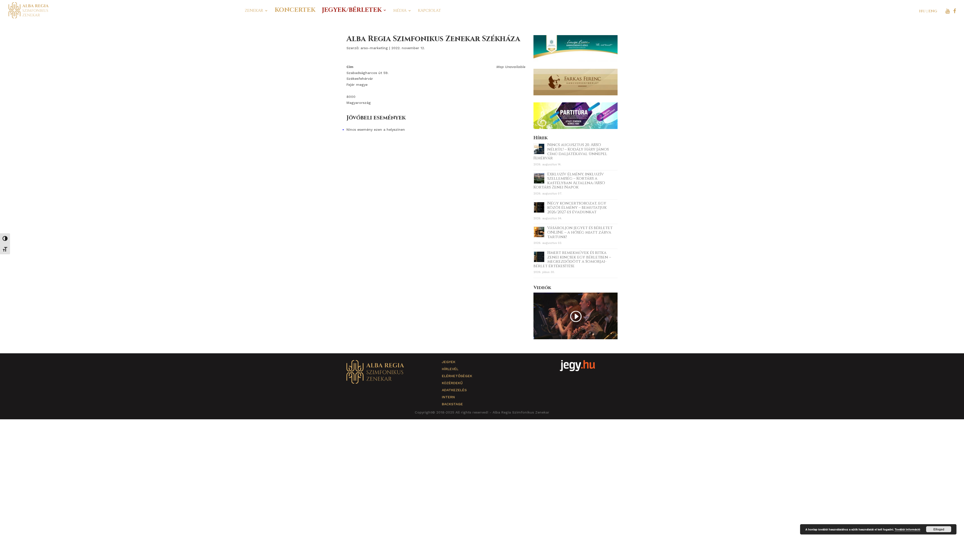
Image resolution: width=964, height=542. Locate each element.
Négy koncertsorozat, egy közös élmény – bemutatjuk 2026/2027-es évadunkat (577, 207)
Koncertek (295, 11)
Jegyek (448, 362)
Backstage (452, 404)
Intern (448, 397)
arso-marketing (374, 48)
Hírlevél (450, 369)
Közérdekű (452, 383)
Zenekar (254, 11)
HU (922, 11)
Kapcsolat (429, 11)
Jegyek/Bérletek (352, 11)
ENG (932, 11)
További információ (907, 529)
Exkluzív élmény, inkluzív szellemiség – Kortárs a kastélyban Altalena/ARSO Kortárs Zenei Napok (569, 180)
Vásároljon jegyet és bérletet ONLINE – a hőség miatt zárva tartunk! (580, 232)
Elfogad (938, 529)
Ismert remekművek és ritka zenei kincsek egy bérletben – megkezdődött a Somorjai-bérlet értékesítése (572, 259)
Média (399, 11)
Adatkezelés (454, 390)
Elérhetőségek (457, 376)
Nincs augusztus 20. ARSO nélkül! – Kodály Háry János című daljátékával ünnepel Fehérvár (571, 151)
